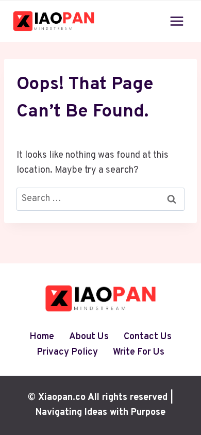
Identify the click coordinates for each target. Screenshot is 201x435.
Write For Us (138, 352)
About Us (89, 337)
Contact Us (148, 337)
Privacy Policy (67, 352)
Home (41, 337)
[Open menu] (176, 20)
